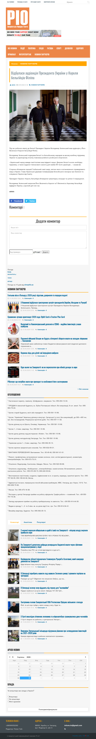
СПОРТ (59, 48)
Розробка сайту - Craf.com (81, 736)
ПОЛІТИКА (31, 48)
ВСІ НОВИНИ (12, 48)
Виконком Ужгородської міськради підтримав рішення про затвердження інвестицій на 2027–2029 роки (53, 632)
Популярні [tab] (41, 522)
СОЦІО (41, 48)
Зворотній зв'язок (49, 2)
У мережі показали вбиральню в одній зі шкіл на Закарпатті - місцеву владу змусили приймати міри (54, 531)
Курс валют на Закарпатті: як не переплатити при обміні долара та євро (49, 367)
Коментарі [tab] (14, 522)
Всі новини (83, 389)
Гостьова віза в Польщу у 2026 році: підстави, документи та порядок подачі (37, 295)
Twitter (32, 201)
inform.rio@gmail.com (73, 725)
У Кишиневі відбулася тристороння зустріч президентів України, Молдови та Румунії (54, 302)
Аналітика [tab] (28, 522)
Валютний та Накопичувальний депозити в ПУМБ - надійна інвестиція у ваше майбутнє (51, 325)
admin (13, 85)
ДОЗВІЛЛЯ (69, 48)
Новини (14, 63)
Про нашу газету (36, 2)
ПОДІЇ (22, 48)
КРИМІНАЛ (12, 54)
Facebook (18, 201)
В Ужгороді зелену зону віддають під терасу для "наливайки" (45, 587)
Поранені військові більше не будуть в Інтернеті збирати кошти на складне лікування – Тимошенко (54, 339)
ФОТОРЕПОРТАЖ (25, 54)
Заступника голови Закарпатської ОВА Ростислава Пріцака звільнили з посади (52, 602)
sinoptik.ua (28, 284)
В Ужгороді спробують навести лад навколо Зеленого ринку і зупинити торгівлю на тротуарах (53, 574)
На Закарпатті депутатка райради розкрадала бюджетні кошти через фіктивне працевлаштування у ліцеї (51, 545)
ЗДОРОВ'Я (79, 48)
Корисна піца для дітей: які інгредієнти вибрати (39, 352)
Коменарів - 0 (29, 298)
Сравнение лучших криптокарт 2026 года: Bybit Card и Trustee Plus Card (36, 316)
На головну (10, 2)
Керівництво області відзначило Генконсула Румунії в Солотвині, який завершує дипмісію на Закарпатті (52, 560)
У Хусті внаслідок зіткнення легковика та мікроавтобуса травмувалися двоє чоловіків (54, 616)
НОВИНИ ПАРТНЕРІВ (42, 54)
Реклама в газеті (22, 2)
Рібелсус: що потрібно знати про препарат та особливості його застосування (38, 381)
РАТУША (50, 48)
